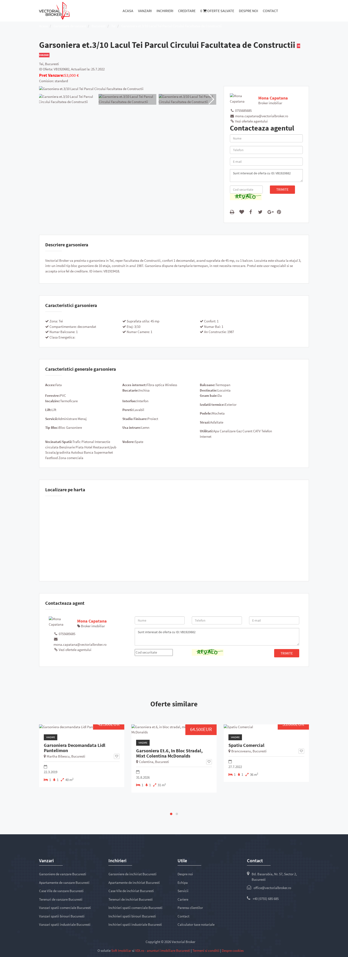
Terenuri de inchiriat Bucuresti (130, 899)
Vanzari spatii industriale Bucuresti (64, 924)
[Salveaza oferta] (117, 756)
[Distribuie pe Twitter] (261, 212)
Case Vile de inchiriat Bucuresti (131, 891)
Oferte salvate (217, 10)
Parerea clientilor (190, 907)
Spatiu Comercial (246, 745)
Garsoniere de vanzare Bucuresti (62, 874)
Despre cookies (233, 950)
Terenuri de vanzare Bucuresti (60, 899)
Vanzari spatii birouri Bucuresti (62, 916)
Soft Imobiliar (121, 950)
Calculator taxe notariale (196, 924)
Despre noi (248, 10)
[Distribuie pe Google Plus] (271, 212)
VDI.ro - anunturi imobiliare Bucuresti (162, 950)
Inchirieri (164, 10)
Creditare (187, 10)
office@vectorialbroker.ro (272, 887)
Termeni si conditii (205, 950)
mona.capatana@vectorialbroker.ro (261, 116)
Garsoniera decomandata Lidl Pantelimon (74, 748)
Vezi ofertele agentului (251, 121)
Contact (270, 10)
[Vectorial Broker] (54, 10)
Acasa (128, 10)
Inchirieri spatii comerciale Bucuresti (135, 907)
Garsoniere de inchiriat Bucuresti (132, 874)
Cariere (183, 899)
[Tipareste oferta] (233, 212)
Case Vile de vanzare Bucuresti (61, 891)
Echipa (183, 882)
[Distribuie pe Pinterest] (280, 212)
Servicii (183, 891)
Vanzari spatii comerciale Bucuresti (65, 907)
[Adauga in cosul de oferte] (242, 212)
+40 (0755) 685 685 (266, 898)
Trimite (282, 189)
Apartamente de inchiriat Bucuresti (134, 882)
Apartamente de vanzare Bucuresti (64, 882)
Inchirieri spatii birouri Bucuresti (132, 916)
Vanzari (145, 10)
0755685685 (243, 110)
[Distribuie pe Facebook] (252, 212)
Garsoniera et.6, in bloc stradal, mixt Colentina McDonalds (169, 753)
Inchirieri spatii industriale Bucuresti (135, 924)
